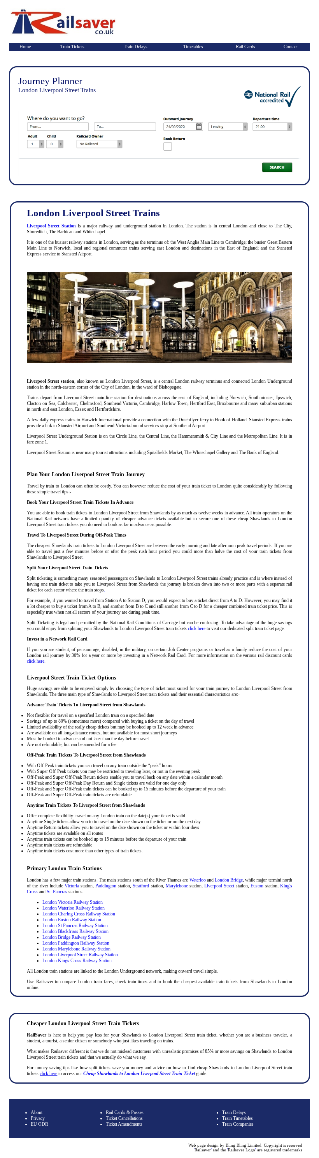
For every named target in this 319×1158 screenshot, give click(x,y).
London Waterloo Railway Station (73, 908)
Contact (291, 46)
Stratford (141, 886)
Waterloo (197, 880)
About (36, 1112)
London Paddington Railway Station (75, 943)
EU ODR (39, 1124)
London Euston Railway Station (71, 919)
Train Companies (238, 1124)
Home (25, 46)
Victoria (72, 886)
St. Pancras (57, 891)
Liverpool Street (219, 886)
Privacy (38, 1118)
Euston (257, 886)
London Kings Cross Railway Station (77, 960)
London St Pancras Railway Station (75, 925)
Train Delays (135, 46)
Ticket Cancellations (124, 1118)
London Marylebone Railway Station (76, 949)
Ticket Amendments (124, 1124)
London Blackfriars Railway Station (75, 931)
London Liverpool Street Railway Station (80, 954)
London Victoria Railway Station (72, 902)
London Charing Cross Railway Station (78, 914)
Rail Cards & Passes (125, 1112)
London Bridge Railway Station (71, 937)
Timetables (193, 46)
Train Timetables (237, 1118)
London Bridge (229, 880)
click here (196, 628)
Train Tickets (72, 46)
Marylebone (177, 886)
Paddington (105, 886)
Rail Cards (245, 46)
